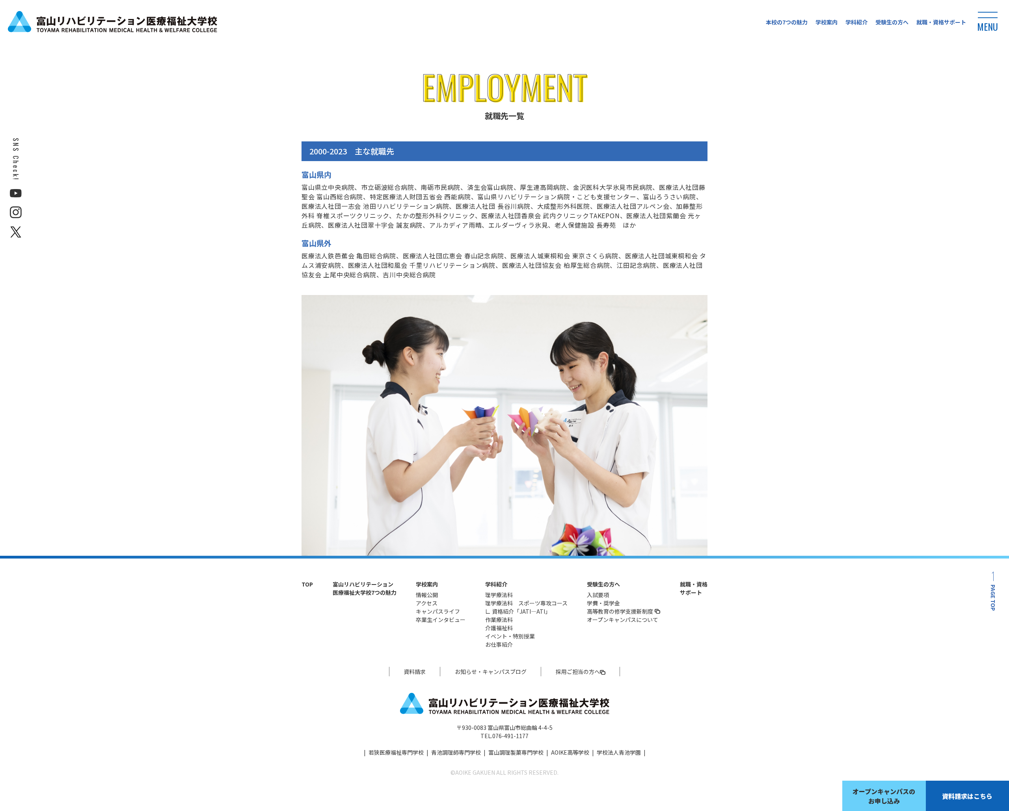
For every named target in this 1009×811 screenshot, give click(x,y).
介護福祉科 (499, 628)
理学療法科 (499, 595)
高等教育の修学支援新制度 (620, 611)
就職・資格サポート (941, 22)
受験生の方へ (891, 22)
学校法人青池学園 (619, 752)
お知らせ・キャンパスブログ (491, 672)
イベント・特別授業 (510, 636)
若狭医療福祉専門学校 (396, 752)
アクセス (426, 603)
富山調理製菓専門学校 (516, 752)
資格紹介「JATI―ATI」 (521, 611)
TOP (307, 584)
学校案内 (826, 22)
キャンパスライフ (438, 611)
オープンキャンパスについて (622, 620)
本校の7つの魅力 (787, 22)
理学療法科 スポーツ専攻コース (526, 603)
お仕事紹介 (499, 644)
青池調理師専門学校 (456, 752)
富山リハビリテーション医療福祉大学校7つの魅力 (365, 588)
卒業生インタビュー (440, 620)
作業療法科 (499, 620)
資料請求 (415, 672)
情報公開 (427, 595)
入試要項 (598, 595)
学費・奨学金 (603, 603)
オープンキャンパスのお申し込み (884, 796)
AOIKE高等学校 (570, 752)
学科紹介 (856, 22)
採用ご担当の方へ (578, 672)
